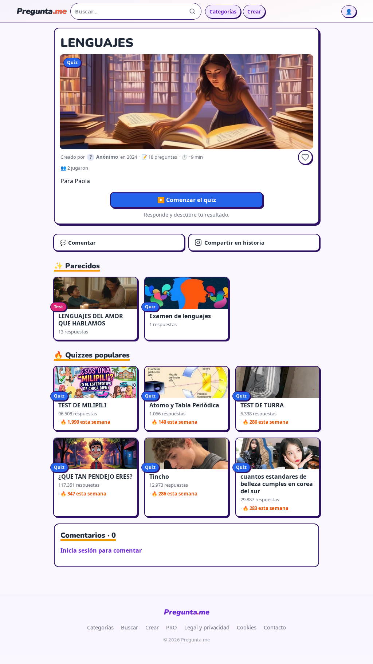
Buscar (129, 627)
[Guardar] (305, 157)
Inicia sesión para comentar (101, 550)
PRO (171, 627)
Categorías (222, 11)
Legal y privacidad (206, 627)
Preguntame (186, 612)
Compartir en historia (234, 242)
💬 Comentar (78, 242)
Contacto (275, 627)
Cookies (246, 627)
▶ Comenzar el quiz (186, 200)
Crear (254, 11)
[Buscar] (192, 11)
